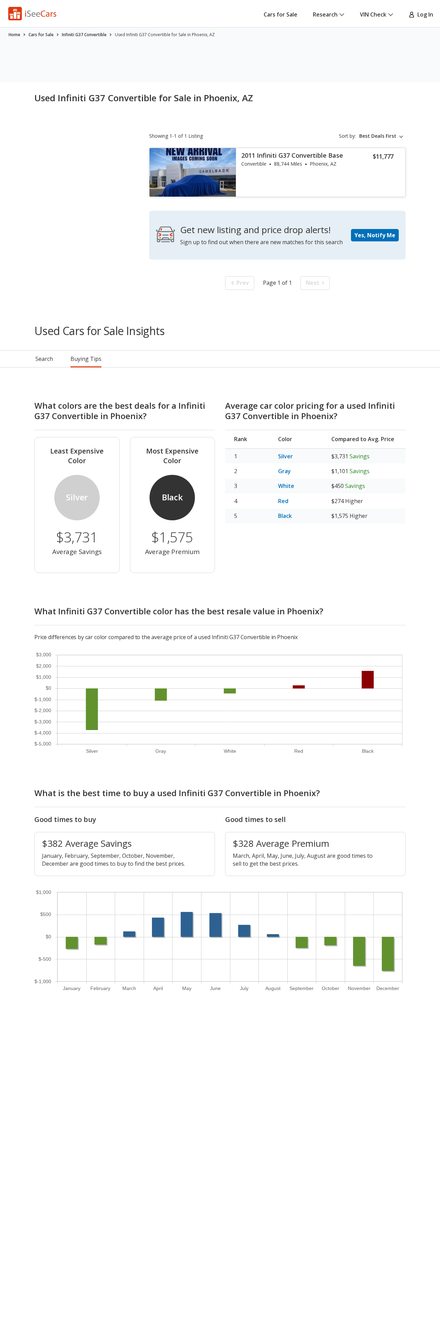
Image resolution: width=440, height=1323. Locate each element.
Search (44, 359)
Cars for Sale (280, 14)
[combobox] (382, 136)
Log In (424, 14)
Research (325, 14)
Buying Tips (85, 359)
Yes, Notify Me (374, 235)
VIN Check (373, 14)
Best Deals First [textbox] (377, 136)
